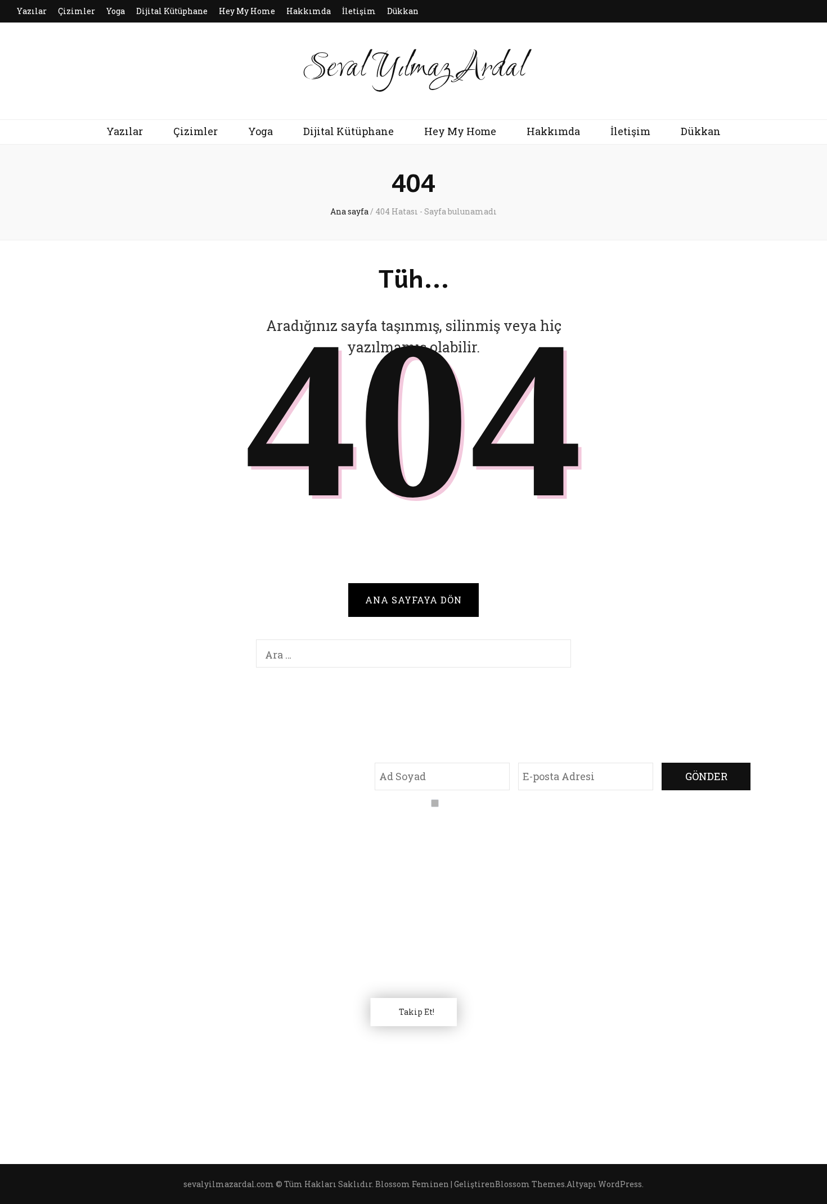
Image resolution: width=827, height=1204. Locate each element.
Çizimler (76, 11)
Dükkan (403, 11)
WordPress (620, 1184)
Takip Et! (416, 1011)
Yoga (115, 11)
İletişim (359, 11)
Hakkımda (308, 11)
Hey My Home (247, 11)
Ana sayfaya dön (413, 600)
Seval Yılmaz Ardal (414, 68)
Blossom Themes (530, 1184)
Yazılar (32, 11)
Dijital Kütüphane (172, 11)
